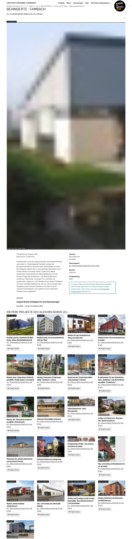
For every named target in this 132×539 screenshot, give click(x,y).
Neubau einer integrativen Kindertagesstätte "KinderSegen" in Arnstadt (20, 378)
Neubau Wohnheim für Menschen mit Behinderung (110, 499)
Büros (69, 3)
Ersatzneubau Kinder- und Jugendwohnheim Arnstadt (81, 444)
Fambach (19, 306)
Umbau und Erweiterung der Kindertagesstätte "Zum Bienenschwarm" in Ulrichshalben (81, 500)
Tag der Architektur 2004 (34, 306)
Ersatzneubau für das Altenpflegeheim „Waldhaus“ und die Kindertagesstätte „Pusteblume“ (111, 379)
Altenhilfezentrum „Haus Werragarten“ (77, 409)
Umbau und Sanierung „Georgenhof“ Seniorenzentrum (110, 419)
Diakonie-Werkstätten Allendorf (49, 419)
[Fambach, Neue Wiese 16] (124, 18)
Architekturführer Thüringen (21, 3)
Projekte (61, 3)
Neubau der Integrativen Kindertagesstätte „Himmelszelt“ (19, 420)
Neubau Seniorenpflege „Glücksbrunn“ (15, 504)
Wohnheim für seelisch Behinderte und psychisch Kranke (19, 459)
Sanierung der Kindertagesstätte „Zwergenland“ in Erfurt (80, 378)
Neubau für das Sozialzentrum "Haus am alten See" (79, 336)
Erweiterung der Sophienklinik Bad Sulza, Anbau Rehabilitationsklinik (20, 338)
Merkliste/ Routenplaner (100, 3)
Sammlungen (78, 3)
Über (87, 3)
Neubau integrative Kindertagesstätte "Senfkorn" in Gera (49, 378)
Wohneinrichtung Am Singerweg (49, 459)
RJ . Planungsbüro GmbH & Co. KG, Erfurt (25, 14)
